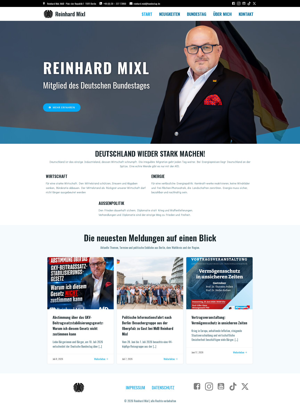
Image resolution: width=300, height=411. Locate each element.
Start (147, 14)
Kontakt (246, 14)
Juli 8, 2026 (58, 359)
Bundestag (196, 14)
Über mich (222, 14)
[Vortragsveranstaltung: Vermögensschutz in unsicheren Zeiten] (219, 283)
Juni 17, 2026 (197, 352)
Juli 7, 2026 (127, 359)
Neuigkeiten (169, 14)
